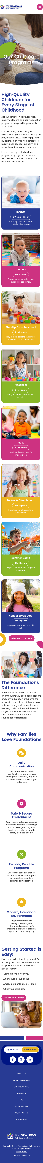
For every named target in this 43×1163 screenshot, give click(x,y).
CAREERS (21, 1093)
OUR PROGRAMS (21, 1087)
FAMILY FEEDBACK (21, 1080)
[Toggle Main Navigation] (40, 7)
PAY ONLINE (21, 1119)
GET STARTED (21, 1113)
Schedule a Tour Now (21, 638)
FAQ (22, 1100)
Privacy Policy (21, 1152)
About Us (21, 1074)
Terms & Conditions (21, 1155)
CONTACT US (21, 1106)
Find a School (30, 1049)
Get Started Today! (14, 997)
